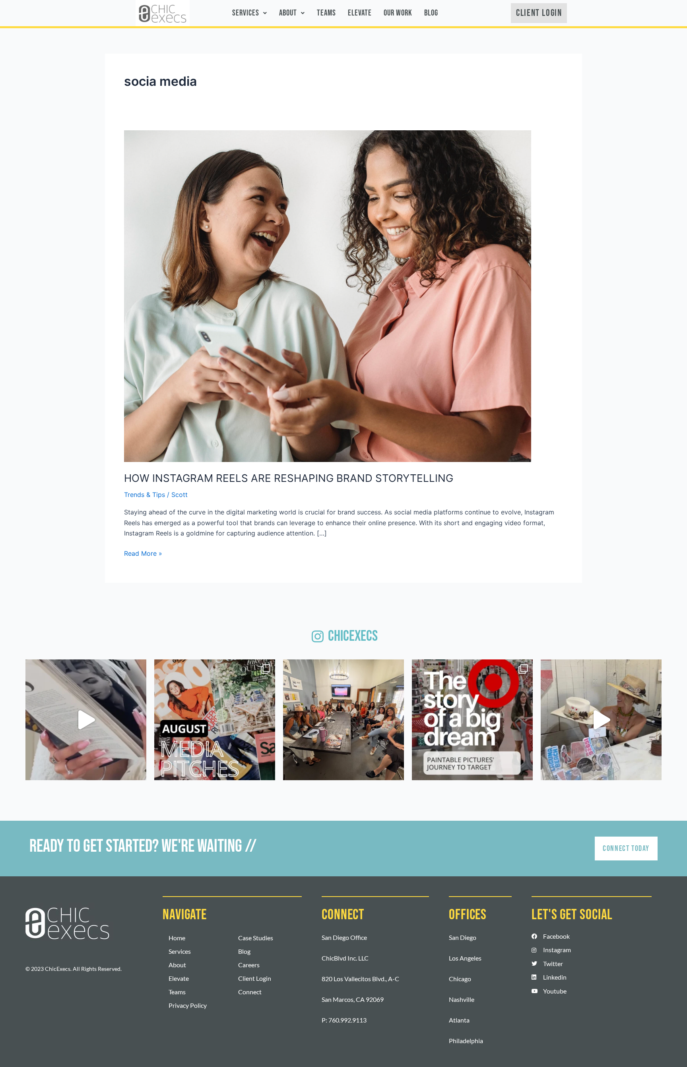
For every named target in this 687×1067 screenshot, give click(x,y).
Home (177, 937)
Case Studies (255, 937)
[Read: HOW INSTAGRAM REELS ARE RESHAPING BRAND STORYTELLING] (327, 296)
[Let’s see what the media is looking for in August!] (214, 719)
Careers (249, 964)
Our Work (398, 13)
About (288, 13)
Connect (250, 991)
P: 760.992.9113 (344, 1020)
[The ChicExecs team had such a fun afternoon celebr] (601, 719)
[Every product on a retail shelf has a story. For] (472, 719)
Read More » (143, 552)
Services (245, 13)
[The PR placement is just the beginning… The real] (85, 719)
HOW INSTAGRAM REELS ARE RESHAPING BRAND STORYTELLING (288, 478)
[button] (249, 13)
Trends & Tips (144, 495)
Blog (431, 13)
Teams (326, 13)
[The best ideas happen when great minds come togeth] (343, 719)
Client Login (254, 978)
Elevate (360, 13)
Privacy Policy (188, 1005)
